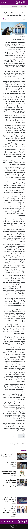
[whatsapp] (1, 2)
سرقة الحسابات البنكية (15, 444)
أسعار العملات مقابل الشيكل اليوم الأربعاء (9, 464)
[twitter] (8, 2)
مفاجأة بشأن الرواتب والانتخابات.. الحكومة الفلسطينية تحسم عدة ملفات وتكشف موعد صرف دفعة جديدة (8, 484)
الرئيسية (24, 7)
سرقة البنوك (22, 444)
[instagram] (5, 2)
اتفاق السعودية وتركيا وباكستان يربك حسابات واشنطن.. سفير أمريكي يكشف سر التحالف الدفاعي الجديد (9, 511)
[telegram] (3, 2)
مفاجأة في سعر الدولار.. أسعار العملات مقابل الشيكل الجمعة (8, 455)
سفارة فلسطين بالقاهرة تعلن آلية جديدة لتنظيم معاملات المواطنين (9, 473)
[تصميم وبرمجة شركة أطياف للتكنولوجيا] (14, 527)
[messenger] (3, 19)
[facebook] (10, 2)
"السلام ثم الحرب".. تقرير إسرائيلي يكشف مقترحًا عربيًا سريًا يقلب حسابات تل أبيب (9, 500)
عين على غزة (18, 7)
